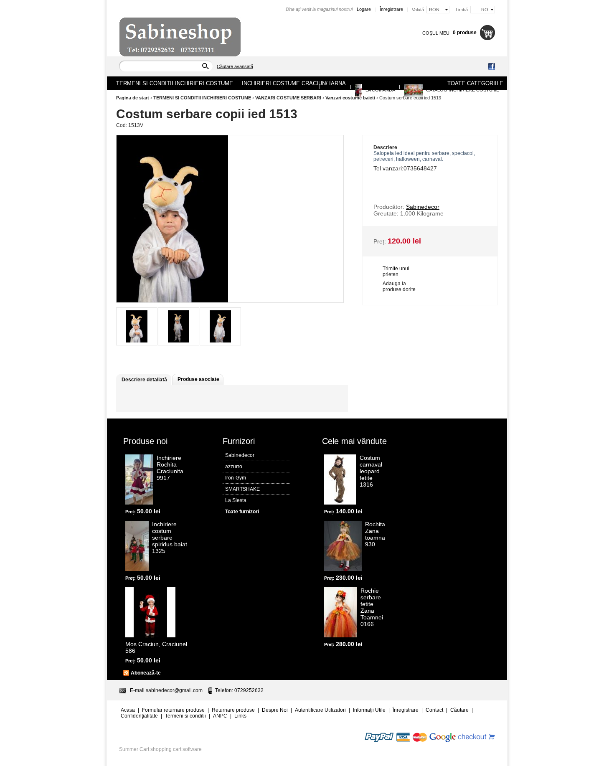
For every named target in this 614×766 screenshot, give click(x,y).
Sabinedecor (239, 455)
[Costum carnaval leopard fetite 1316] (340, 479)
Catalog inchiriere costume (462, 89)
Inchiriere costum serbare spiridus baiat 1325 (169, 537)
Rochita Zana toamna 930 (375, 534)
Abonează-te (146, 673)
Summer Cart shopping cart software (160, 749)
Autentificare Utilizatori (320, 710)
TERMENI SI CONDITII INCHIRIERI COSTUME (202, 97)
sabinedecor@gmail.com (174, 690)
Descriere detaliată (144, 380)
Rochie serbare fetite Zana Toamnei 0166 (371, 607)
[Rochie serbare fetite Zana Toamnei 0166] (340, 612)
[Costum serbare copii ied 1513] (137, 326)
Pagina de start (132, 97)
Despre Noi (301, 86)
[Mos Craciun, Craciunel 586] (150, 612)
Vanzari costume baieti (350, 97)
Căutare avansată (235, 66)
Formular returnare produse (173, 710)
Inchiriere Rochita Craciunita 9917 (170, 467)
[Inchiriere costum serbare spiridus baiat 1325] (137, 546)
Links (240, 716)
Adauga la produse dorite (399, 286)
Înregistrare (391, 9)
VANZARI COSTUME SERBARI (288, 97)
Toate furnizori (242, 512)
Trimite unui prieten (396, 271)
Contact (335, 86)
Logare (364, 9)
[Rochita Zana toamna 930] (343, 546)
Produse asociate (198, 379)
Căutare (459, 710)
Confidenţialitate (139, 716)
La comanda (379, 89)
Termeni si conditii (185, 716)
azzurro (233, 466)
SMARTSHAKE (242, 489)
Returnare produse (233, 710)
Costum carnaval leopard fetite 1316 (371, 471)
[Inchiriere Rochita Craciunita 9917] (139, 479)
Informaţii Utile (369, 710)
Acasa (271, 86)
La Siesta (235, 500)
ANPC (220, 716)
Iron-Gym (235, 478)
